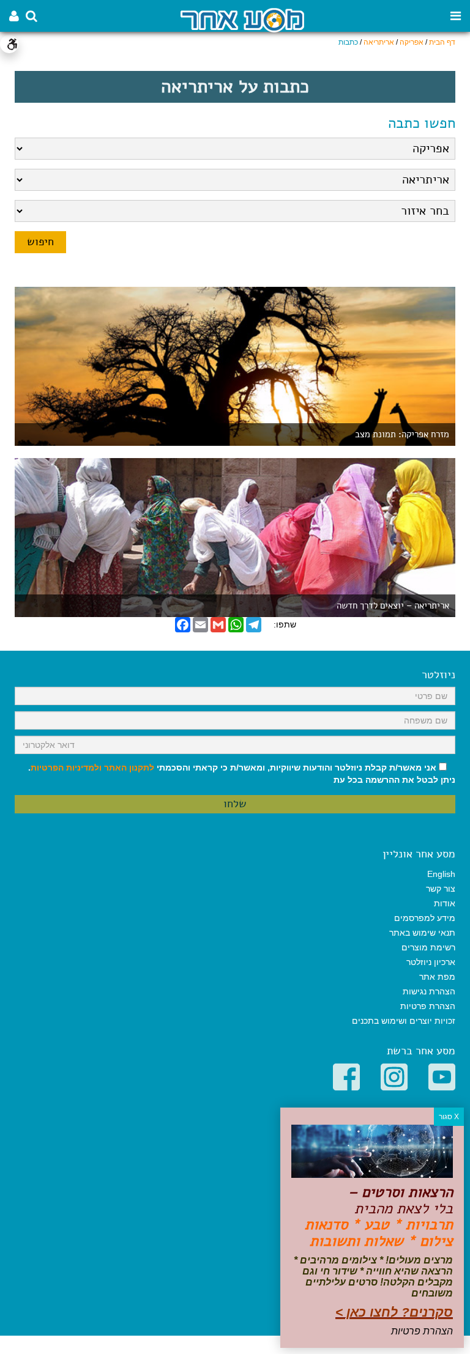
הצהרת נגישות (429, 991)
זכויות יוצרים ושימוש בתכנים (403, 1021)
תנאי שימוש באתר (422, 933)
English (441, 874)
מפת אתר (437, 977)
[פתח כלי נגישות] (9, 44)
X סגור (449, 1116)
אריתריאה (379, 42)
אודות (444, 903)
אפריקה (411, 42)
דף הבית (442, 42)
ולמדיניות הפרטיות (66, 767)
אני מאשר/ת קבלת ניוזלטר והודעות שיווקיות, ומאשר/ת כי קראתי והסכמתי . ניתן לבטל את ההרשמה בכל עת (241, 774)
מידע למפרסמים (424, 918)
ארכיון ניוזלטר (430, 962)
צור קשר (440, 888)
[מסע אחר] (242, 19)
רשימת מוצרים (428, 947)
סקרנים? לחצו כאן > (394, 1312)
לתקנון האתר (129, 767)
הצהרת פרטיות (427, 1006)
